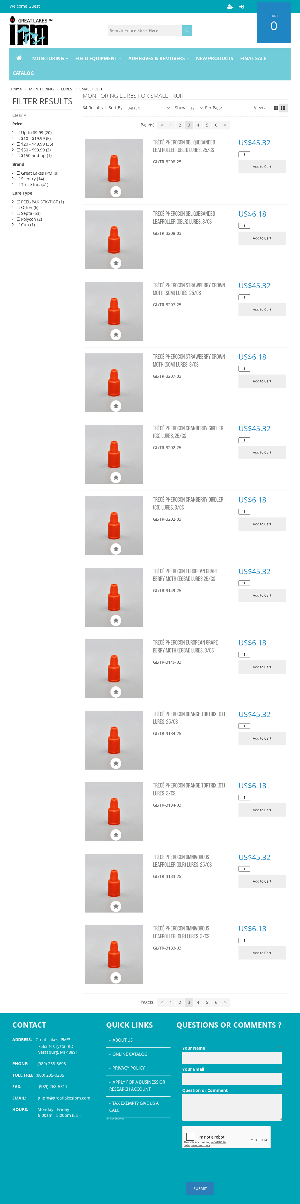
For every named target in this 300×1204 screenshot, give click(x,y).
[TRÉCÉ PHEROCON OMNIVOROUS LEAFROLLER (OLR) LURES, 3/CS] (117, 954)
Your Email (232, 1069)
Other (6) (29, 207)
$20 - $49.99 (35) (36, 144)
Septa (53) (30, 213)
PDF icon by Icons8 (115, 1119)
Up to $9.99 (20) (36, 132)
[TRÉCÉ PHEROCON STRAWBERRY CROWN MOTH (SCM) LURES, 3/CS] (117, 382)
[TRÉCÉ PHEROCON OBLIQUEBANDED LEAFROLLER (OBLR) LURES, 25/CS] (117, 168)
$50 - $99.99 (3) (35, 150)
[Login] (241, 6)
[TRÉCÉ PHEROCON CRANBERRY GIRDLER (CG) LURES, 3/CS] (117, 525)
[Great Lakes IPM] (30, 30)
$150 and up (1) (36, 155)
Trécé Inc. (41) (34, 184)
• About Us (121, 1040)
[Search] (187, 30)
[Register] (230, 6)
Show (180, 107)
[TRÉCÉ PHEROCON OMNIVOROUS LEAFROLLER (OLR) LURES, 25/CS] (117, 883)
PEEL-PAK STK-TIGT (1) (42, 202)
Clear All (20, 115)
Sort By (115, 107)
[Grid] (276, 108)
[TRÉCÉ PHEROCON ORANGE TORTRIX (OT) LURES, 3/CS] (117, 811)
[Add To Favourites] (115, 192)
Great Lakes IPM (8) (39, 173)
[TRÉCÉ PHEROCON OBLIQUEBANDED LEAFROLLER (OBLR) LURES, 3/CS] (117, 239)
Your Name (232, 1048)
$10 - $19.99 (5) (35, 138)
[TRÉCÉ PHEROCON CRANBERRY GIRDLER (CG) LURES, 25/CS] (117, 454)
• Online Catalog (128, 1054)
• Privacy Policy (127, 1068)
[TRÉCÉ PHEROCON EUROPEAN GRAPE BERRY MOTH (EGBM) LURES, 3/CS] (117, 668)
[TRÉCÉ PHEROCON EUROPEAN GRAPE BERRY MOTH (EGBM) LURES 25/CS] (117, 597)
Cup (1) (27, 224)
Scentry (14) (32, 178)
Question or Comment (232, 1090)
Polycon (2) (31, 219)
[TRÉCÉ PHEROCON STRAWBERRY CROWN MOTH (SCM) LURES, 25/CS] (117, 311)
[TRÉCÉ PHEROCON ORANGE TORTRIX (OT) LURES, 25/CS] (117, 740)
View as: (262, 107)
